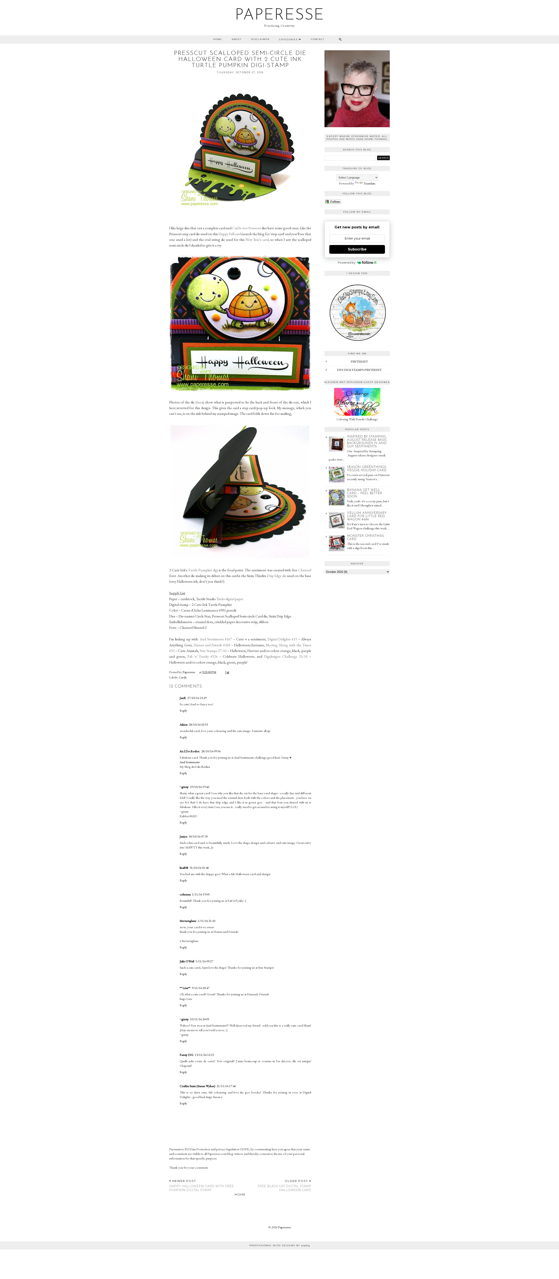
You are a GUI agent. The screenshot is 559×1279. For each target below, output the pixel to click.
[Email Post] (226, 672)
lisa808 (184, 867)
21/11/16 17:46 (226, 1086)
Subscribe (357, 249)
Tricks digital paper (229, 598)
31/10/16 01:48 (199, 867)
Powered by (346, 262)
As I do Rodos (200, 767)
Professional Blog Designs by (279, 1245)
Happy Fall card (230, 233)
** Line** (185, 988)
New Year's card (257, 239)
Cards (183, 677)
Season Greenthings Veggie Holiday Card (366, 469)
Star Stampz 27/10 (213, 650)
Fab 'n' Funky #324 (202, 656)
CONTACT (317, 39)
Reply (183, 710)
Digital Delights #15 (282, 639)
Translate (369, 183)
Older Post (284, 1185)
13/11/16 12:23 (204, 1055)
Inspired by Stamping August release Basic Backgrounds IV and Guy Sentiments (367, 441)
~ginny (184, 787)
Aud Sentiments (190, 762)
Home (217, 39)
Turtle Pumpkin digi (203, 570)
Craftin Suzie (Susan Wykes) (197, 1086)
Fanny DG (186, 1055)
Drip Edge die (276, 575)
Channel (304, 570)
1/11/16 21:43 (206, 921)
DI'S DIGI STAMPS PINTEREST (359, 370)
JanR (183, 698)
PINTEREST (359, 361)
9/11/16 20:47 (200, 988)
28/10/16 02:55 (198, 724)
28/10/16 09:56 (211, 751)
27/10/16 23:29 (197, 698)
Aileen (184, 724)
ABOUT (237, 39)
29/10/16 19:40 (199, 787)
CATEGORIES (288, 39)
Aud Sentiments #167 (216, 639)
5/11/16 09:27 (204, 961)
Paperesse (279, 15)
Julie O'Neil (187, 961)
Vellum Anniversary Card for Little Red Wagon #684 (366, 516)
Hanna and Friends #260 (212, 645)
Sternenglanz (188, 921)
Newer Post (201, 1185)
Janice (183, 836)
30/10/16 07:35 (198, 836)
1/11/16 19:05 (201, 894)
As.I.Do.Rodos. (190, 751)
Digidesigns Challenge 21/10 (286, 656)
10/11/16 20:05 (199, 1019)
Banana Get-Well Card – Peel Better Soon (364, 493)
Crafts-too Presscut (247, 228)
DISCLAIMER (260, 39)
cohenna (185, 894)
